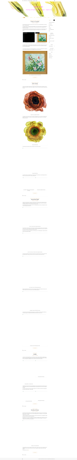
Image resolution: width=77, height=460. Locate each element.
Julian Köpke (38, 7)
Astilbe (35, 354)
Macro (37, 82)
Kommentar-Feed (50, 56)
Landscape (38, 20)
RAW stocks (35, 83)
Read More (35, 77)
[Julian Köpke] (24, 17)
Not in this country (51, 25)
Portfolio (34, 0)
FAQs (22, 0)
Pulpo (49, 26)
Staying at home (35, 410)
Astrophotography (30, 0)
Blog (26, 0)
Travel (39, 198)
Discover (25, 0)
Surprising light (35, 199)
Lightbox (35, 82)
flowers (32, 82)
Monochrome (36, 198)
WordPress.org (50, 57)
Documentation (32, 20)
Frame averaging (35, 21)
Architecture (32, 198)
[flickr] (54, 0)
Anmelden (50, 53)
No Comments (36, 84)
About (36, 0)
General (36, 20)
